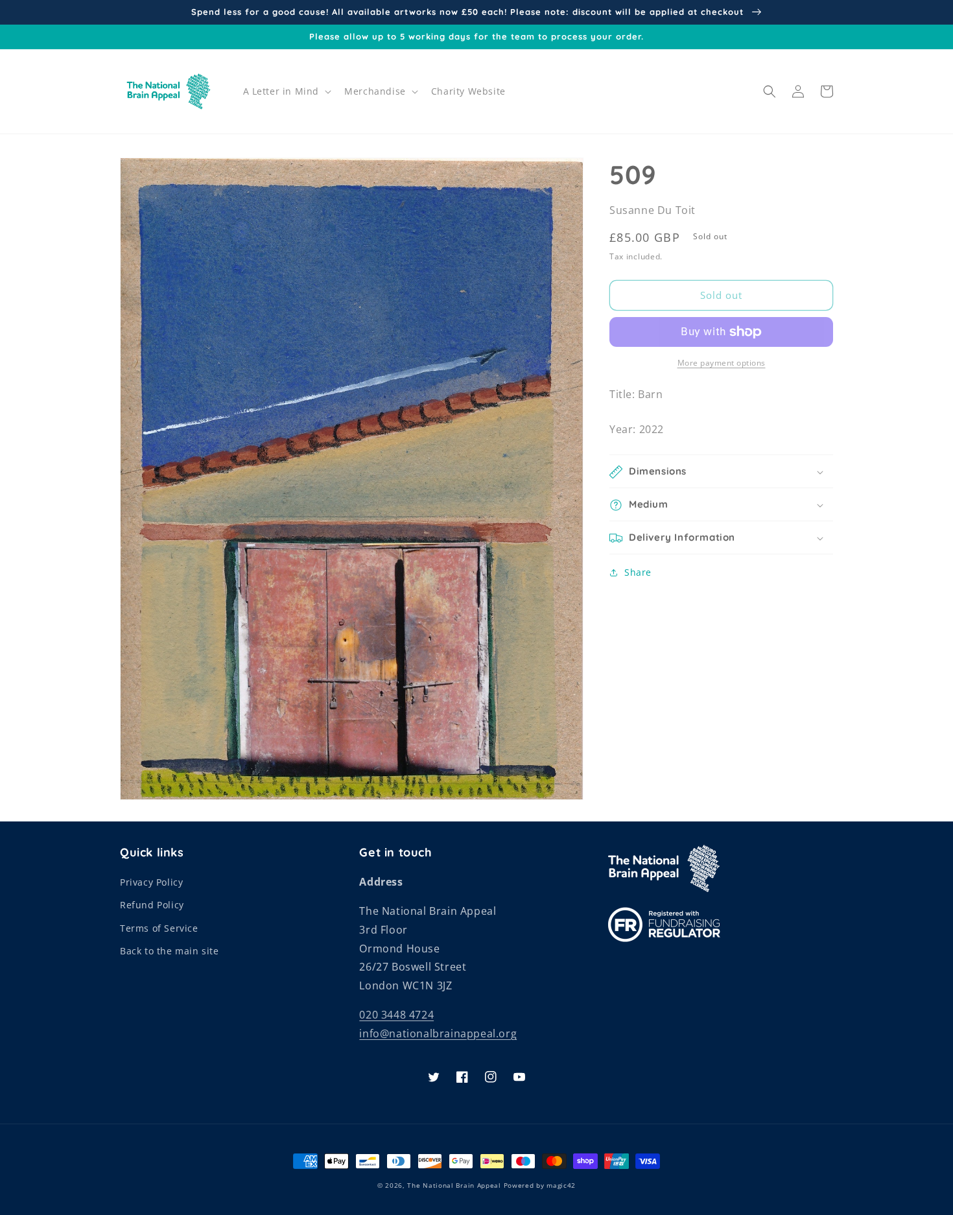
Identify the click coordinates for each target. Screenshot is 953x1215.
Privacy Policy (151, 882)
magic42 (561, 1185)
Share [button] (638, 573)
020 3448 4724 (396, 1015)
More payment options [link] (721, 362)
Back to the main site (169, 951)
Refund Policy (152, 905)
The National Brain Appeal (454, 1185)
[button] (286, 91)
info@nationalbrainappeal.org (438, 1033)
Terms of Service (159, 928)
